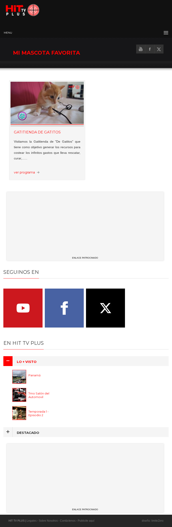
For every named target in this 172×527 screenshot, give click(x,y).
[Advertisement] (85, 223)
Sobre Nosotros (48, 520)
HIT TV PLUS (17, 520)
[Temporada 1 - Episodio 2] (24, 418)
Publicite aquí (86, 520)
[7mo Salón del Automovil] (24, 400)
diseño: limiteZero (152, 520)
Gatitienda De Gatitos (37, 132)
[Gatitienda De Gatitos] (47, 104)
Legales (32, 520)
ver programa (24, 172)
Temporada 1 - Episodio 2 (38, 413)
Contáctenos (67, 520)
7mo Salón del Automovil (38, 395)
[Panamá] (24, 382)
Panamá (34, 375)
